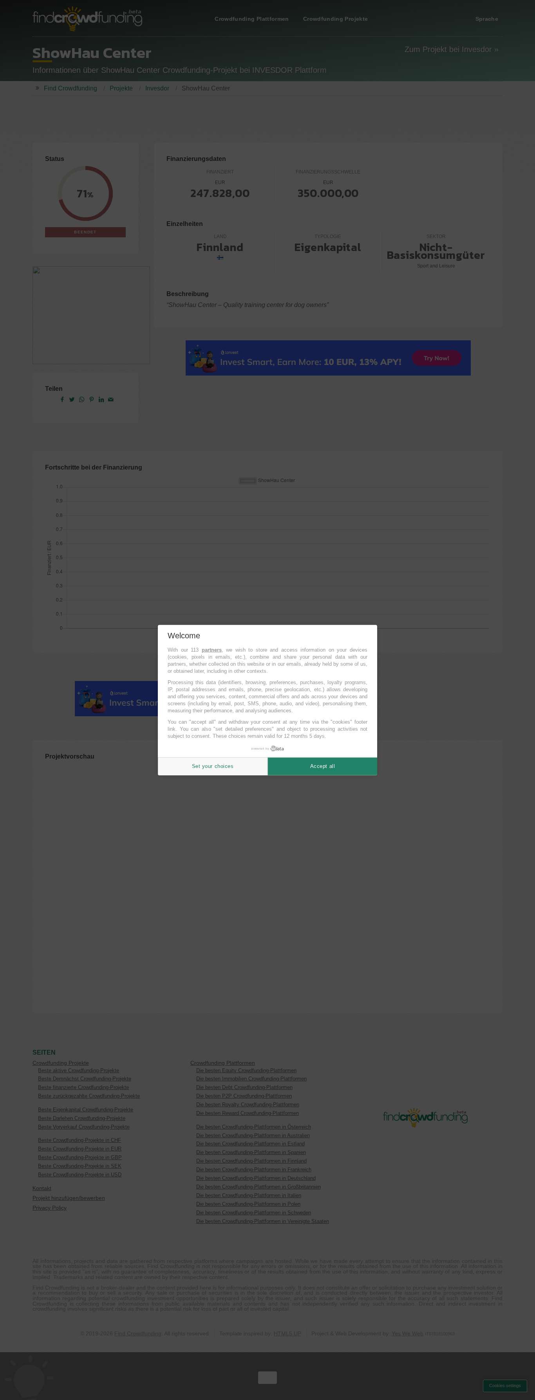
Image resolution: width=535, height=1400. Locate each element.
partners (212, 650)
